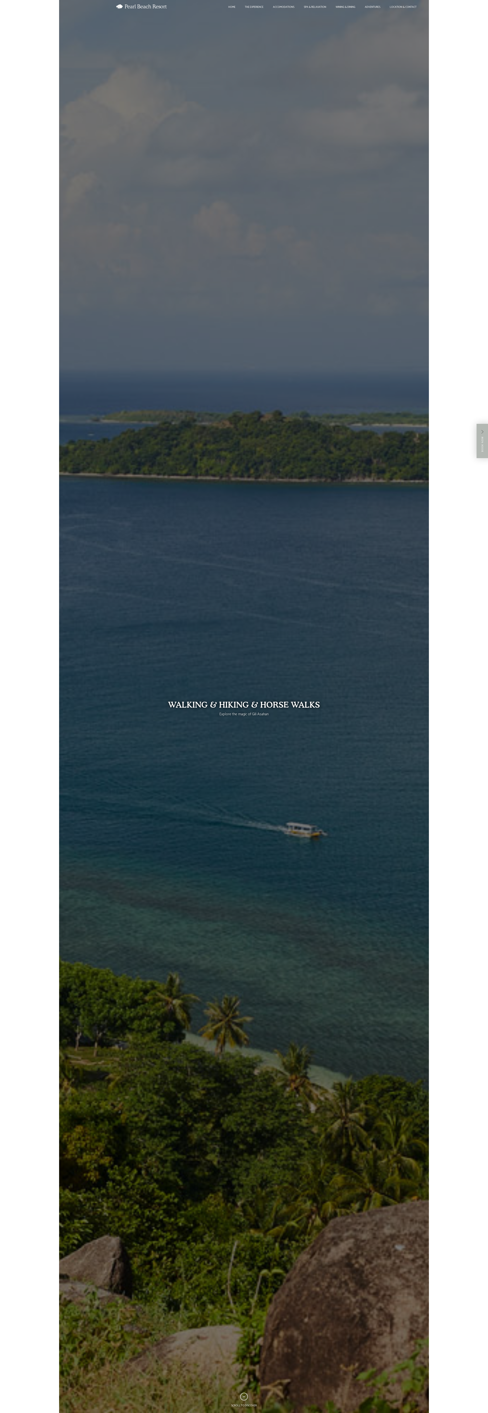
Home (231, 7)
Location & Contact (403, 7)
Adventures (372, 7)
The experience (254, 7)
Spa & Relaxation (315, 7)
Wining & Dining (345, 7)
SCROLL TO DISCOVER (244, 1405)
